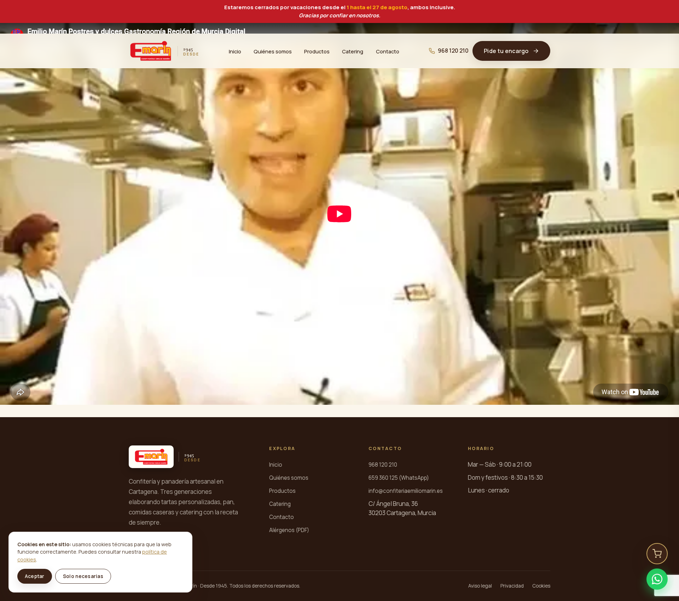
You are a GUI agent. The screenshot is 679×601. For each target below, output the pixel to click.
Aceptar (35, 576)
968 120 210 (453, 50)
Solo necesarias (83, 576)
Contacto (387, 50)
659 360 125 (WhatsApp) (398, 478)
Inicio (235, 50)
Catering (352, 50)
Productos (317, 50)
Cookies (541, 586)
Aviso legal (480, 586)
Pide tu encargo (506, 51)
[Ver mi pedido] (657, 553)
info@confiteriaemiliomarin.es (405, 491)
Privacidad (512, 586)
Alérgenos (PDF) (289, 530)
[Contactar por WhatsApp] (657, 579)
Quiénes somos (273, 50)
